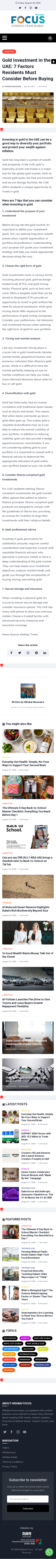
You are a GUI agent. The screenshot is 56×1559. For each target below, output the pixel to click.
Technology (28, 1188)
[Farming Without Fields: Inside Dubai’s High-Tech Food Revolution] (11, 1255)
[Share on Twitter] (20, 652)
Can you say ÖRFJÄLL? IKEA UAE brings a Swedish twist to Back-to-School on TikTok (27, 861)
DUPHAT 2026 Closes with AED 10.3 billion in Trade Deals (36, 1136)
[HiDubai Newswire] (28, 697)
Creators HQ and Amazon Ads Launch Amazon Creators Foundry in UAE (35, 1155)
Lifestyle (9, 51)
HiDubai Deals (9, 1457)
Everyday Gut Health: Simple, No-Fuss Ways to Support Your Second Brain (37, 1117)
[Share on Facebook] (11, 652)
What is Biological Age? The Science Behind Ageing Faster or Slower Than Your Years (37, 1295)
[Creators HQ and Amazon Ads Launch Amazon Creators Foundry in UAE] (11, 1156)
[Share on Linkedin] (45, 652)
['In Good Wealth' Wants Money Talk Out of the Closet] (28, 932)
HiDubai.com (9, 1452)
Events (25, 1130)
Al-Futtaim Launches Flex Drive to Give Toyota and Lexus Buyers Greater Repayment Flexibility (26, 1003)
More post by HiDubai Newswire (27, 707)
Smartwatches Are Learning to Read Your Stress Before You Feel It (37, 1315)
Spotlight (9, 1365)
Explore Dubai (42, 1338)
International (28, 1354)
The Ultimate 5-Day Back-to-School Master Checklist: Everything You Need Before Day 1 (26, 811)
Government (11, 1349)
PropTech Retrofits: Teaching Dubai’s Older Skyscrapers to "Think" (34, 1274)
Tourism (6, 903)
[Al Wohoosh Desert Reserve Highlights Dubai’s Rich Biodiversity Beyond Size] (28, 886)
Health (6, 757)
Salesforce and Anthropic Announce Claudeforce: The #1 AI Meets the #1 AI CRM (37, 1194)
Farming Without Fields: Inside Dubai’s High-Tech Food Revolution (35, 1254)
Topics (5, 1447)
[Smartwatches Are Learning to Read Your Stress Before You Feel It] (11, 1316)
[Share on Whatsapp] (28, 652)
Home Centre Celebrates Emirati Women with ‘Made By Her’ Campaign (36, 1175)
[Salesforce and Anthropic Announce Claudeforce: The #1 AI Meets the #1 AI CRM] (11, 1195)
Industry (26, 1149)
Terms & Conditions (12, 1461)
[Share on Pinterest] (36, 652)
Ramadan (25, 1359)
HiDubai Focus (26, 1549)
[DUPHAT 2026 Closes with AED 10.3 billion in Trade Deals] (11, 1137)
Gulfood (28, 1349)
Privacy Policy (9, 1466)
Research (41, 1359)
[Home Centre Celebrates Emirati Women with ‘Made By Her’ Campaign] (11, 1176)
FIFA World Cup (35, 1343)
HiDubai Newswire (13, 86)
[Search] (50, 38)
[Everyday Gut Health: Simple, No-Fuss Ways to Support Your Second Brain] (28, 741)
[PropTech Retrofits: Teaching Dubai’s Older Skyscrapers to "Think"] (11, 1274)
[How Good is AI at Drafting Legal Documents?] (28, 1074)
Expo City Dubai (13, 1343)
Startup (25, 1365)
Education (10, 1338)
